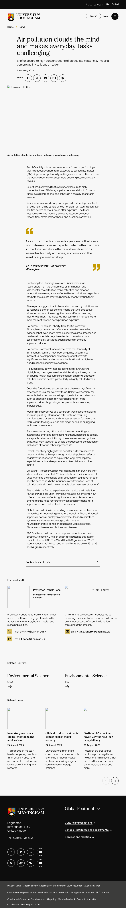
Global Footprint (79, 808)
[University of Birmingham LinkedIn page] (21, 852)
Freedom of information (97, 892)
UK (107, 4)
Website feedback (66, 899)
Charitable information (18, 899)
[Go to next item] (115, 780)
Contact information (87, 899)
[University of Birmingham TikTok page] (11, 863)
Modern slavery (30, 885)
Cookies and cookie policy (43, 899)
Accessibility (45, 885)
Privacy (10, 885)
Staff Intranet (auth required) (67, 885)
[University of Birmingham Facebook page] (40, 852)
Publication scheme (47, 892)
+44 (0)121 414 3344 (22, 838)
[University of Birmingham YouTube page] (40, 863)
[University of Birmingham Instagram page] (11, 852)
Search (93, 15)
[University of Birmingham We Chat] (30, 863)
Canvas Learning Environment (22, 892)
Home (10, 26)
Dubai (115, 4)
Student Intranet (91, 885)
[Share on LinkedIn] (45, 78)
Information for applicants (71, 892)
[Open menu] (115, 16)
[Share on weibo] (62, 78)
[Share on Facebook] (28, 78)
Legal (18, 885)
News (22, 26)
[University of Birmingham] (23, 16)
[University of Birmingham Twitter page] (30, 852)
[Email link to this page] (54, 78)
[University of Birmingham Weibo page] (21, 863)
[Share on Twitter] (37, 78)
